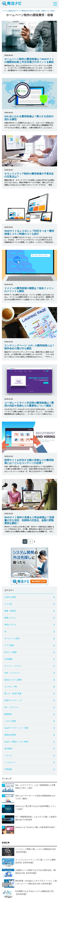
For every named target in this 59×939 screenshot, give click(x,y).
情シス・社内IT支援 (13, 693)
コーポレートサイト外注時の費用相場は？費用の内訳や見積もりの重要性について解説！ (29, 404)
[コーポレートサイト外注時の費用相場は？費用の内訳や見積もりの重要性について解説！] (29, 379)
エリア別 (8, 604)
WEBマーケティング (13, 700)
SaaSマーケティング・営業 (16, 728)
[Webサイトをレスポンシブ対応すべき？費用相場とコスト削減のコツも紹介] (29, 208)
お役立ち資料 (10, 597)
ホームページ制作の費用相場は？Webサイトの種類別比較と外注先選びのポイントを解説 (29, 60)
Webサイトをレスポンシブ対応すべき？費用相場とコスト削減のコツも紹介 (29, 232)
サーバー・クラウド (13, 666)
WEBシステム (10, 625)
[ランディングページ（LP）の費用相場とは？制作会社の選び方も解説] (29, 322)
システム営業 (10, 721)
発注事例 (8, 748)
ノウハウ (8, 755)
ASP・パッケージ (12, 673)
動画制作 (8, 714)
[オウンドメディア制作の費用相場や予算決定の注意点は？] (29, 150)
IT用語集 (8, 769)
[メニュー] (55, 4)
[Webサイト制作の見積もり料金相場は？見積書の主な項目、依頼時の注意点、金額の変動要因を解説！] (29, 494)
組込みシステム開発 (13, 680)
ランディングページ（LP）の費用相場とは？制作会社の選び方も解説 (29, 347)
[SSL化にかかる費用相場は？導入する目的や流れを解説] (29, 93)
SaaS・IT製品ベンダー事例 (16, 742)
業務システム (10, 618)
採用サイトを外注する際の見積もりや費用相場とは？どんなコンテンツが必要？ (29, 461)
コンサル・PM (10, 686)
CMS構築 (8, 659)
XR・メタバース (11, 707)
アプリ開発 (9, 645)
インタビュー (10, 762)
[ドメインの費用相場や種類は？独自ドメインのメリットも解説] (29, 265)
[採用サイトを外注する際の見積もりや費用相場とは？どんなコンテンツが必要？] (29, 437)
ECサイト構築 (10, 652)
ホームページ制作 (12, 638)
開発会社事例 (10, 735)
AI (5, 631)
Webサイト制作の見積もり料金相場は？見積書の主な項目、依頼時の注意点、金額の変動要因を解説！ (29, 520)
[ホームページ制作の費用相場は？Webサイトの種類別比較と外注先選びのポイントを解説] (29, 36)
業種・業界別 (10, 611)
